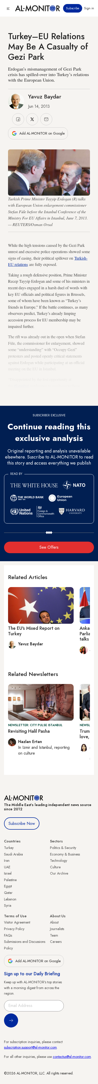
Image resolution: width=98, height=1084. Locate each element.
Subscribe (72, 8)
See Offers (49, 547)
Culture (55, 867)
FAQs (8, 935)
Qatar (8, 892)
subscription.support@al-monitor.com (30, 1047)
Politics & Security (63, 847)
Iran (7, 860)
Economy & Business (65, 854)
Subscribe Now (22, 823)
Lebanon (10, 899)
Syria (7, 905)
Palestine (10, 879)
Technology (58, 860)
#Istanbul (21, 385)
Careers (56, 941)
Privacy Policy (14, 928)
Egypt (8, 886)
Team (54, 935)
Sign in (89, 8)
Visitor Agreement (17, 922)
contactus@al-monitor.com (72, 1056)
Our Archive (59, 873)
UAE (7, 867)
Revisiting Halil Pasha (29, 731)
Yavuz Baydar (44, 96)
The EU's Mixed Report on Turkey (34, 631)
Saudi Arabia (13, 854)
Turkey (9, 847)
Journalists (57, 928)
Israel (8, 873)
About (54, 922)
